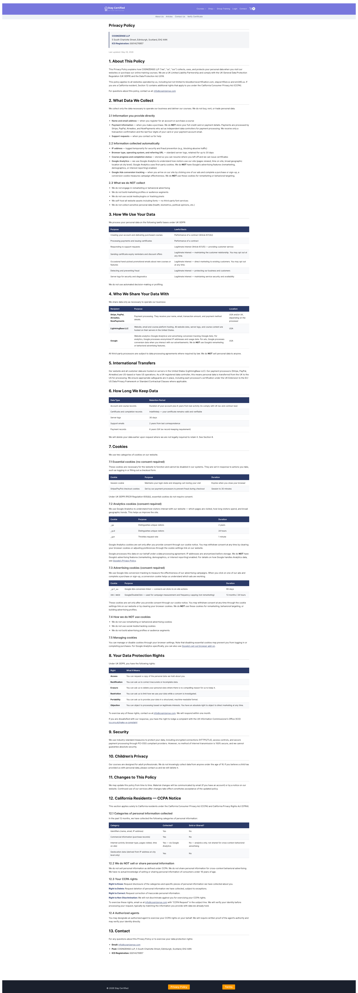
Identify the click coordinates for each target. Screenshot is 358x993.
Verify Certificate (195, 16)
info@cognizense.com (165, 91)
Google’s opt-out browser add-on (198, 646)
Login (234, 9)
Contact (243, 9)
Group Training (223, 9)
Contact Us (180, 16)
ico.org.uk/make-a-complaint (123, 722)
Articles (169, 16)
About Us (159, 16)
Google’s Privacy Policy (124, 560)
